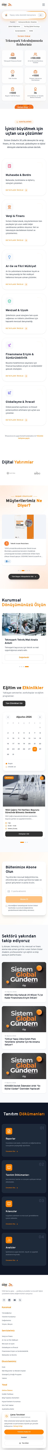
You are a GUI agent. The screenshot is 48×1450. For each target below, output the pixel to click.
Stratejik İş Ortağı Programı (11, 1375)
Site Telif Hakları (8, 1405)
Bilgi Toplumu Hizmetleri (10, 1398)
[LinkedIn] (9, 1300)
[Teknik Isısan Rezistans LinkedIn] (7, 561)
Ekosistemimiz (9, 1361)
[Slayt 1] (21, 666)
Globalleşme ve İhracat (10, 1348)
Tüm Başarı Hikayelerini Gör (23, 577)
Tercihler (25, 1443)
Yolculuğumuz (7, 1313)
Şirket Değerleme (14, 27)
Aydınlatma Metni (8, 1409)
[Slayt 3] (26, 666)
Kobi (3, 1367)
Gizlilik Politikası (7, 1394)
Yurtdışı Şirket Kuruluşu (32, 27)
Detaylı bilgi (17, 1426)
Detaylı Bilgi (11, 89)
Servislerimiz (8, 1330)
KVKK (31, 31)
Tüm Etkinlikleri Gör (14, 703)
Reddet (24, 1437)
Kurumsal (6, 1307)
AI (41, 15)
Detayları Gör (24, 834)
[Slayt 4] (28, 666)
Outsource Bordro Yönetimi (27, 22)
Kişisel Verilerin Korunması (11, 1402)
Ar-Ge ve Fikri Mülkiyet (10, 1340)
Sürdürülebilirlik (20, 31)
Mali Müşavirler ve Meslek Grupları (14, 1371)
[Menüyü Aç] (43, 4)
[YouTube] (15, 1300)
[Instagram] (4, 1300)
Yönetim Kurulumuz (9, 1317)
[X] (20, 1300)
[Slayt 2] (24, 666)
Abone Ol (24, 899)
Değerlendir (24, 657)
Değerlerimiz (6, 1321)
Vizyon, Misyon (7, 1324)
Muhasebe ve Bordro (9, 1355)
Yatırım (4, 1378)
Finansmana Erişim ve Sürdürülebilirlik (15, 1351)
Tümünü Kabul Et (24, 1432)
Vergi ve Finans (7, 1336)
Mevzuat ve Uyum (8, 1344)
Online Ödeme (7, 1390)
